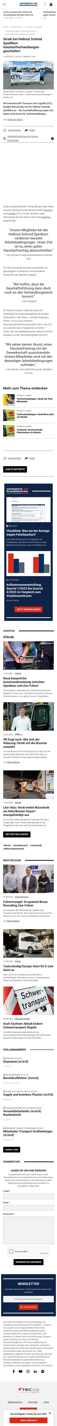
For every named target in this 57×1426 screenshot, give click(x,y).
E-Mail (6, 1191)
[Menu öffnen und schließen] (5, 4)
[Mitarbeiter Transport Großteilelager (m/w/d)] (23, 1128)
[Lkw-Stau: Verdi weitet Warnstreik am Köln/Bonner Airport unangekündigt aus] (28, 784)
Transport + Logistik (33, 27)
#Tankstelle (36, 845)
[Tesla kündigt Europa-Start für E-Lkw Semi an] (28, 943)
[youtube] (20, 1371)
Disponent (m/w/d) (15, 1061)
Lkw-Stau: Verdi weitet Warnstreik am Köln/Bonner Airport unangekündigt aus (26, 811)
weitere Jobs (11, 1149)
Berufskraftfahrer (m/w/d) (21, 1078)
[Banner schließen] (49, 1413)
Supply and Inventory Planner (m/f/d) (28, 1094)
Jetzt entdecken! (28, 1420)
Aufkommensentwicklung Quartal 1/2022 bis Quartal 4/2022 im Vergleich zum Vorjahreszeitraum (24, 590)
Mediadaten (15, 1402)
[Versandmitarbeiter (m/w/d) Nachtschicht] (22, 1108)
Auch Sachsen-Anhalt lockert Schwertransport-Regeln (23, 1025)
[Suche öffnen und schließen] (44, 4)
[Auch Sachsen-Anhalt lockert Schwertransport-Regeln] (28, 1001)
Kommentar (8, 1214)
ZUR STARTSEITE (15, 469)
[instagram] (28, 1371)
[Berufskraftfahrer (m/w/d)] (15, 1075)
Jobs (46, 1402)
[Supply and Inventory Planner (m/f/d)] (20, 1091)
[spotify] (42, 1371)
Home (5, 27)
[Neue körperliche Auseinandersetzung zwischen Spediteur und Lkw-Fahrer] (28, 655)
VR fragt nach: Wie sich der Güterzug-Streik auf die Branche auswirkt (25, 743)
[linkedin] (35, 1371)
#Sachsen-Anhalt (22, 1019)
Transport (48, 210)
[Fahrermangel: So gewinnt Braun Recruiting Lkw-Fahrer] (28, 879)
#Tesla (18, 961)
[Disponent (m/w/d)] (12, 1058)
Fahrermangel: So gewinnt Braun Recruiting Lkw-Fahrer (25, 903)
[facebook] (14, 1371)
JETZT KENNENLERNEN (28, 609)
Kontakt (33, 1402)
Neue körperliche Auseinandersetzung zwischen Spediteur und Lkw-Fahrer (23, 682)
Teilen (32, 130)
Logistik (11, 213)
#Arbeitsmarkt (20, 845)
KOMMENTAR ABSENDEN (28, 1262)
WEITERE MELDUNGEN (16, 834)
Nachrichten (16, 27)
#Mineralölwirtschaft (13, 848)
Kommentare (14, 130)
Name (5, 1202)
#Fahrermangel (21, 897)
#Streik (8, 637)
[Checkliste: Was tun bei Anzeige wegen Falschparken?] (28, 509)
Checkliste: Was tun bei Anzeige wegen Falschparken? (28, 532)
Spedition (46, 217)
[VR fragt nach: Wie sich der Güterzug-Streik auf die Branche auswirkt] (28, 716)
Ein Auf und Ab (12, 600)
